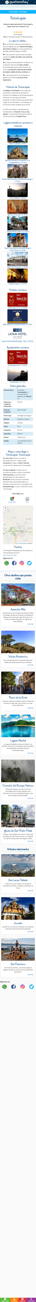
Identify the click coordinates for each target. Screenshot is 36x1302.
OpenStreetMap (23, 543)
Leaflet (16, 543)
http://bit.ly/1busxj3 (9, 555)
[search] (18, 5)
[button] (35, 2)
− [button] (5, 511)
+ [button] (5, 508)
